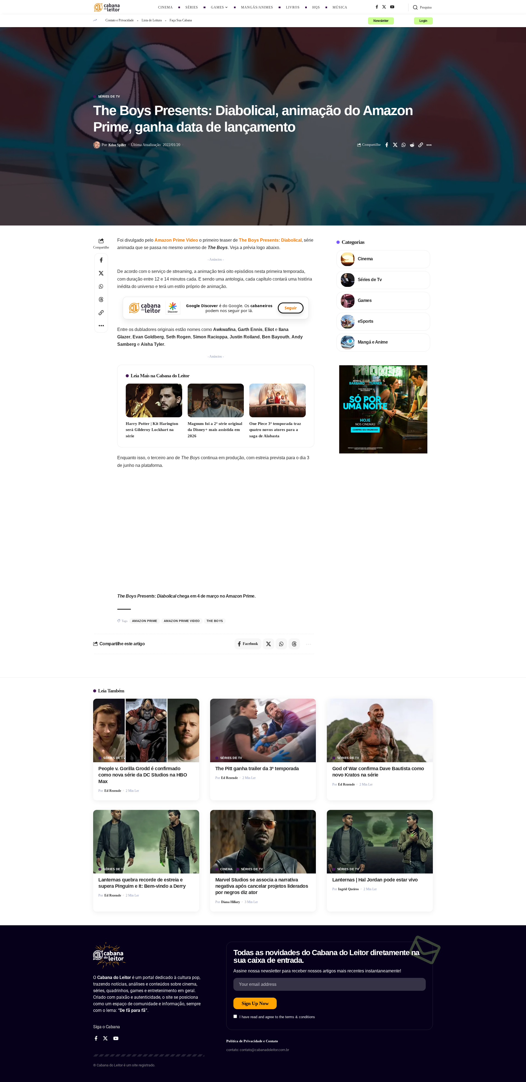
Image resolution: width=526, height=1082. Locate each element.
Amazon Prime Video (176, 240)
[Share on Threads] (101, 299)
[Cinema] (348, 259)
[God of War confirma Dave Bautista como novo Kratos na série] (380, 730)
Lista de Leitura (152, 20)
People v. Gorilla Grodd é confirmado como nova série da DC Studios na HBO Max (142, 775)
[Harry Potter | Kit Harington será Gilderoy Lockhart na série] (154, 400)
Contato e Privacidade (119, 20)
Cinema (365, 258)
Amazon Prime (144, 621)
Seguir (291, 307)
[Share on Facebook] (386, 145)
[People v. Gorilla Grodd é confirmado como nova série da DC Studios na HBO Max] (146, 730)
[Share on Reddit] (412, 145)
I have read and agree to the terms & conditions (277, 1017)
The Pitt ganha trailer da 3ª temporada (257, 768)
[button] (422, 7)
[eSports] (348, 322)
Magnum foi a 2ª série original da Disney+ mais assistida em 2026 (215, 429)
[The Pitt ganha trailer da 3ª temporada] (263, 730)
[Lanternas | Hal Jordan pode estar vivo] (380, 841)
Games (365, 300)
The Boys (215, 621)
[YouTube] (392, 7)
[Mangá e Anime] (348, 342)
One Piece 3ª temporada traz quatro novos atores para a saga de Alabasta (275, 429)
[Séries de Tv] (348, 280)
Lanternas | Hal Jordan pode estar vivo (375, 880)
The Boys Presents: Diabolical (270, 240)
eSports (365, 321)
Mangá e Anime (373, 342)
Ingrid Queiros (348, 889)
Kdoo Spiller (117, 145)
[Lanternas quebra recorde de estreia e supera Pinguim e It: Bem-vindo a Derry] (146, 841)
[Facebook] (376, 7)
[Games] (348, 301)
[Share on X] (395, 145)
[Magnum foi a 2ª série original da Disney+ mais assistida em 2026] (216, 400)
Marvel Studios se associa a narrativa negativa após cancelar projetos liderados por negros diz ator (261, 886)
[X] (384, 7)
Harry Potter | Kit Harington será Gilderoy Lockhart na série (152, 429)
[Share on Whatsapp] (403, 145)
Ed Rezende (112, 791)
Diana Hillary (230, 902)
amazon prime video (182, 621)
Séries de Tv (109, 96)
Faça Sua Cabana (181, 20)
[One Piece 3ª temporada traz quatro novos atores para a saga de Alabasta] (277, 400)
